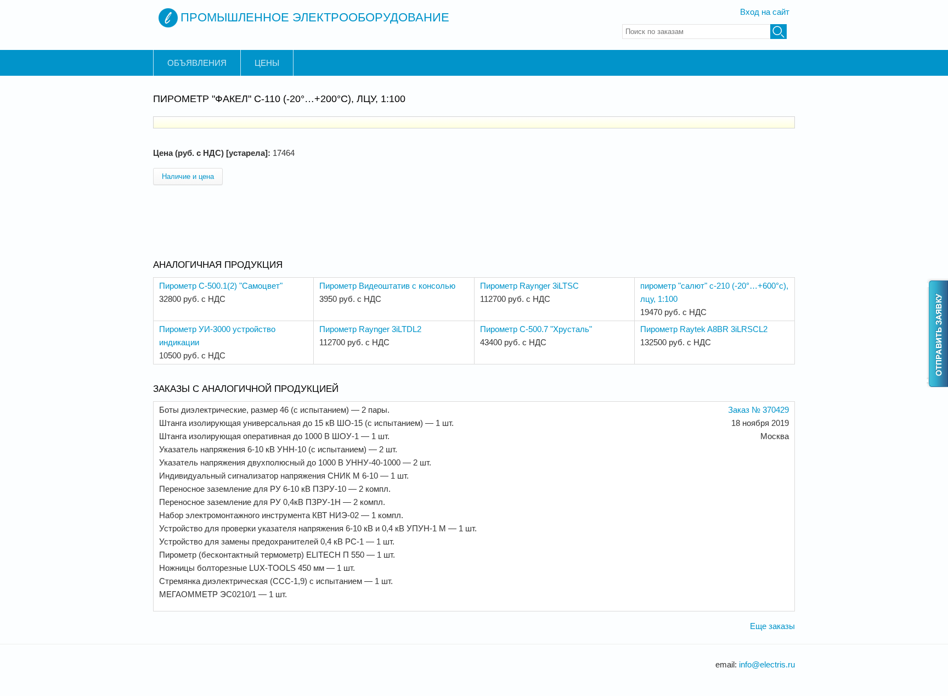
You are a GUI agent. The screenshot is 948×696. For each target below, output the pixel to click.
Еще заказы (772, 626)
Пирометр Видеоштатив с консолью (387, 285)
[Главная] (168, 17)
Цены (267, 63)
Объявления (197, 63)
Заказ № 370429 (758, 409)
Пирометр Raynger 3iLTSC (529, 285)
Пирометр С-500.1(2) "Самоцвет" (221, 285)
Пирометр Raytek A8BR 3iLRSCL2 (704, 329)
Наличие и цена (188, 176)
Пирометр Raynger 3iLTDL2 (370, 329)
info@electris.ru (767, 664)
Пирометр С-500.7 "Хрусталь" (536, 329)
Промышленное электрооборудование (314, 17)
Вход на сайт (764, 11)
